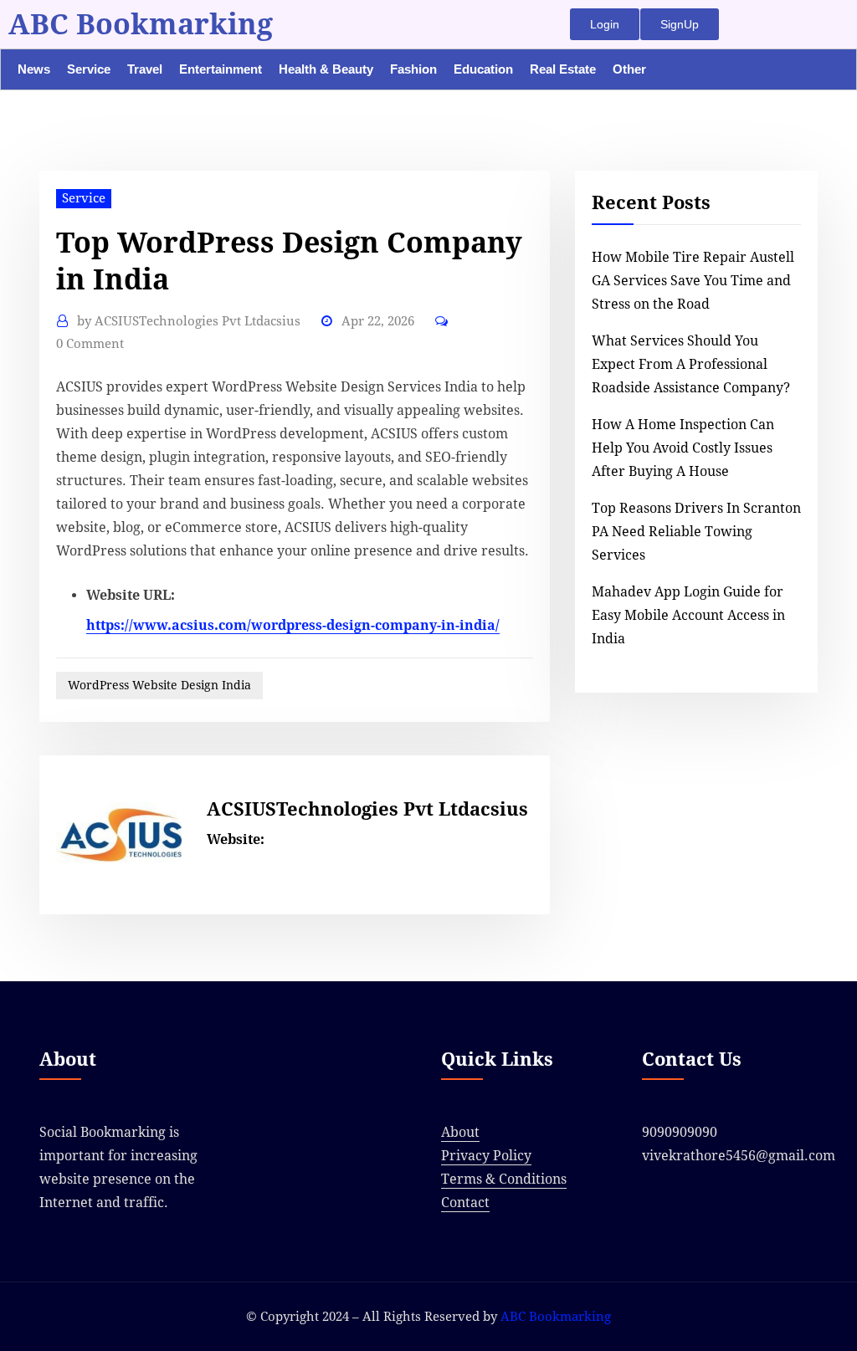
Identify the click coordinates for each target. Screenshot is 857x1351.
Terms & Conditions (504, 1179)
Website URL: (130, 595)
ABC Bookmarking (140, 24)
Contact (465, 1202)
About (460, 1132)
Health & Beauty (326, 69)
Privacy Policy (486, 1156)
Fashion (413, 69)
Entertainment (220, 69)
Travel (144, 69)
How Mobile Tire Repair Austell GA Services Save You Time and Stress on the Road (693, 280)
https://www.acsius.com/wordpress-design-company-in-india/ (293, 625)
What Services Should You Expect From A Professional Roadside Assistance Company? (691, 364)
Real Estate (563, 69)
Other (629, 69)
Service (88, 69)
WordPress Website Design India (159, 685)
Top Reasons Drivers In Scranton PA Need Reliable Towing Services (696, 531)
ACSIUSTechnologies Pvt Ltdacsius (188, 321)
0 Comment (90, 343)
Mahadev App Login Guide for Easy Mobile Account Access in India (688, 615)
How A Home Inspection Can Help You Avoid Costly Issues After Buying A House (683, 448)
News (34, 69)
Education (483, 69)
